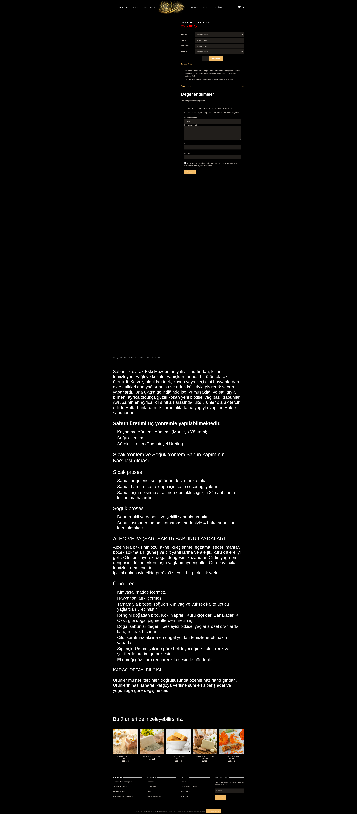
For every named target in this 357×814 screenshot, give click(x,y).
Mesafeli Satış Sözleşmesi (122, 782)
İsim (186, 143)
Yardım (183, 782)
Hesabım (150, 782)
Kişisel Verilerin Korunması (123, 796)
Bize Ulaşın (185, 796)
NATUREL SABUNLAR (129, 358)
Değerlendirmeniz (191, 125)
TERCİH (184, 51)
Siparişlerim (151, 787)
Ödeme (149, 792)
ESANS (184, 34)
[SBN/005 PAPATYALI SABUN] (125, 730)
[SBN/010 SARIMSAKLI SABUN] (205, 730)
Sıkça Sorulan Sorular (189, 787)
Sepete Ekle (216, 58)
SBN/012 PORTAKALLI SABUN (178, 757)
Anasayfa (116, 358)
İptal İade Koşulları (154, 796)
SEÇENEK (185, 46)
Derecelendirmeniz (191, 118)
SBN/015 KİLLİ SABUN (152, 756)
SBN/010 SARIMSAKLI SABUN (205, 757)
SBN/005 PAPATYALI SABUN (125, 757)
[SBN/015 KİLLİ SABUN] (152, 730)
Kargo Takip (185, 792)
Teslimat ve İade (119, 792)
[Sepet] (239, 7)
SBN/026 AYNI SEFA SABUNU (231, 757)
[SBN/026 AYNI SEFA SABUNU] (231, 730)
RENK (183, 40)
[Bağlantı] (172, 7)
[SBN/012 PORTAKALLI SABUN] (178, 730)
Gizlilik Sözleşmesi (120, 787)
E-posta (187, 153)
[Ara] (243, 7)
